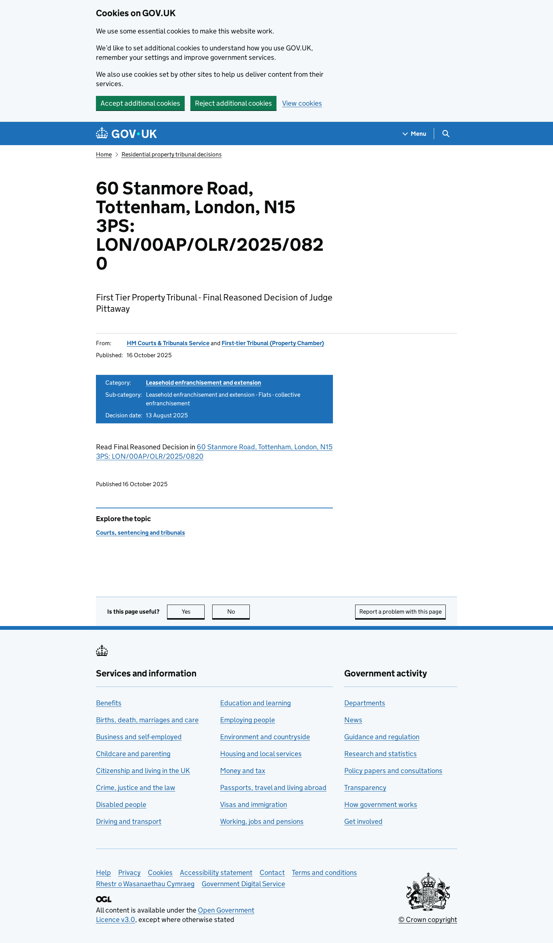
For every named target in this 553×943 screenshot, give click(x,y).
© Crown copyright (427, 919)
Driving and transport (128, 821)
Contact (272, 872)
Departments (364, 703)
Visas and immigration (253, 804)
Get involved (363, 821)
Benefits (109, 703)
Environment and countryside (265, 736)
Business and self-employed (139, 736)
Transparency (365, 787)
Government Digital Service (243, 883)
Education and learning (255, 703)
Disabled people (121, 804)
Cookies (160, 872)
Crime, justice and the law (135, 787)
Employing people (247, 720)
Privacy (129, 872)
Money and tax (242, 770)
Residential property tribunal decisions (172, 154)
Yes (193, 611)
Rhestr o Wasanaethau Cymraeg (145, 883)
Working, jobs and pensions (262, 821)
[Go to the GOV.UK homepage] (126, 134)
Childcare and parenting (133, 753)
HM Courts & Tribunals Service (168, 343)
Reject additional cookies (233, 103)
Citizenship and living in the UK (143, 770)
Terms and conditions (324, 872)
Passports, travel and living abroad (273, 787)
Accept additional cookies (140, 103)
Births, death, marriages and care (147, 720)
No (238, 611)
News (353, 720)
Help (103, 872)
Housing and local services (261, 753)
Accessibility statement (216, 872)
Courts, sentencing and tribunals (140, 532)
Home (104, 154)
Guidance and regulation (381, 736)
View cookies (302, 103)
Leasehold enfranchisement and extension (203, 382)
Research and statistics (380, 753)
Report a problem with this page (400, 611)
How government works (380, 804)
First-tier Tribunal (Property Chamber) (273, 343)
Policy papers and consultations (393, 770)
